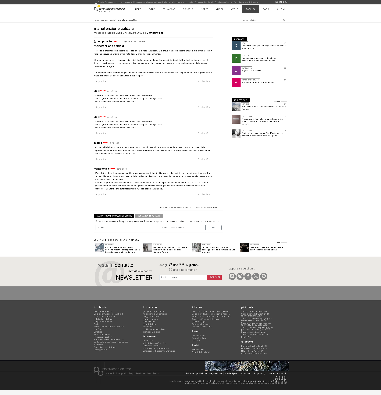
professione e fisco (151, 332)
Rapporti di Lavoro (200, 324)
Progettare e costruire (103, 337)
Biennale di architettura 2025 (254, 346)
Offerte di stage (199, 321)
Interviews (98, 344)
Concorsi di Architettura (104, 316)
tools (266, 9)
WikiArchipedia (198, 349)
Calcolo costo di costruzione (254, 332)
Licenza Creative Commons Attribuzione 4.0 (267, 381)
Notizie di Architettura (103, 319)
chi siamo (189, 373)
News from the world (103, 334)
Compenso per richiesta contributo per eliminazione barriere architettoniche (259, 59)
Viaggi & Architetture (103, 321)
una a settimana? (184, 270)
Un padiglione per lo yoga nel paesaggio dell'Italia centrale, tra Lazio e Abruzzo (219, 250)
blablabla (147, 326)
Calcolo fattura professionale (254, 311)
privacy (261, 373)
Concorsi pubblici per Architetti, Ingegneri (210, 311)
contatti (281, 373)
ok (213, 227)
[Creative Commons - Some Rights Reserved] (190, 378)
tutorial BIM (246, 337)
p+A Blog (98, 329)
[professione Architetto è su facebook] (248, 276)
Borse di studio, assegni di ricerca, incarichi (211, 314)
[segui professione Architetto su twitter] (255, 276)
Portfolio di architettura (202, 326)
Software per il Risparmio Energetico (159, 351)
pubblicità (201, 373)
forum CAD (148, 340)
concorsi (188, 9)
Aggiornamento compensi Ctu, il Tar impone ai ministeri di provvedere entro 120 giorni (262, 134)
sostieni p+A (231, 373)
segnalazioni (215, 373)
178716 (142, 41)
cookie (271, 373)
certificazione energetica (154, 329)
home (138, 9)
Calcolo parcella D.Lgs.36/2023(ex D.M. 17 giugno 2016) (255, 315)
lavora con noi (247, 373)
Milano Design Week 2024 (252, 351)
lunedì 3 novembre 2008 (129, 32)
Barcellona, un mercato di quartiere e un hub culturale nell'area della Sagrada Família (170, 250)
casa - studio (149, 321)
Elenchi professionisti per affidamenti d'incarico (213, 316)
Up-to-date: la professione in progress (111, 342)
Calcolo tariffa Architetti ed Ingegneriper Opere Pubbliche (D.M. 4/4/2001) (257, 328)
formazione (169, 9)
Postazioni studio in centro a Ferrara (258, 82)
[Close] (2, 394)
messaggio (100, 32)
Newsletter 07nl (198, 335)
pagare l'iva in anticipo (252, 70)
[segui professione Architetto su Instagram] (240, 276)
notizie (204, 9)
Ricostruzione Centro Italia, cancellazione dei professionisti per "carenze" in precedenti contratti (262, 121)
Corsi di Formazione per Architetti (108, 314)
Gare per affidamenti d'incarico (206, 319)
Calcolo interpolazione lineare (254, 334)
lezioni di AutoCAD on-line (154, 343)
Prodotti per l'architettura (104, 347)
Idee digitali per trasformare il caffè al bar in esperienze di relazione (266, 248)
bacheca (104, 11)
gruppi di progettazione (153, 311)
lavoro (234, 9)
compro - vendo (150, 319)
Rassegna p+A (100, 349)
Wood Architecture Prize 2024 (254, 353)
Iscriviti (214, 277)
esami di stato (149, 324)
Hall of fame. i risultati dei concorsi (109, 339)
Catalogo (98, 332)
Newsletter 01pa (199, 338)
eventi (152, 9)
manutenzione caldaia (109, 46)
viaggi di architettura (152, 316)
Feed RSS (196, 340)
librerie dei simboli (151, 345)
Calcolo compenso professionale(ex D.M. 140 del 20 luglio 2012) (256, 324)
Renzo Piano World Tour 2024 (254, 348)
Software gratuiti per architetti (156, 348)
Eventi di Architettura (103, 311)
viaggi (219, 9)
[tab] (275, 101)
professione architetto (109, 9)
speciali (281, 9)
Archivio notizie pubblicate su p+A (109, 326)
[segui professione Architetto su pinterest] (263, 276)
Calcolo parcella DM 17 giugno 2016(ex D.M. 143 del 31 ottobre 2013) (256, 319)
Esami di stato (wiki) (201, 352)
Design (97, 324)
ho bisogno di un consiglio (155, 314)
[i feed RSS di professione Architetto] (232, 276)
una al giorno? (186, 264)
